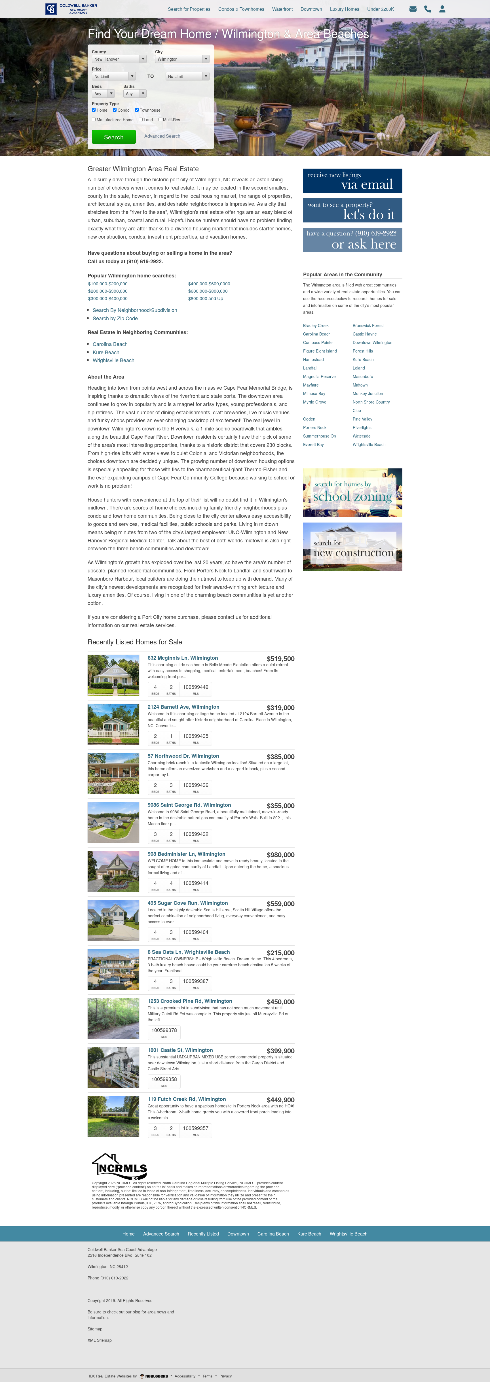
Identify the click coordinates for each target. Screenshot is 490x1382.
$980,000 (281, 854)
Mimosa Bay (314, 393)
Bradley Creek (316, 325)
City (159, 51)
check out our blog (123, 1312)
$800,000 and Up (205, 298)
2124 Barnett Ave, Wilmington (183, 707)
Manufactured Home (115, 119)
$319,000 (281, 707)
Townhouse (149, 110)
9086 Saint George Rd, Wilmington (189, 805)
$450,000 (281, 1001)
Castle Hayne (365, 334)
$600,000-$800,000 (208, 291)
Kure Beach (106, 352)
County (99, 51)
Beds (97, 86)
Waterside (362, 436)
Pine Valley (362, 419)
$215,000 (281, 952)
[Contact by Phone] (427, 8)
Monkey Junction (368, 393)
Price (97, 69)
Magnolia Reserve (319, 376)
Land (148, 119)
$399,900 (281, 1050)
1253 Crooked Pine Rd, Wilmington (190, 1001)
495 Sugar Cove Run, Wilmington (188, 903)
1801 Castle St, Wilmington (180, 1050)
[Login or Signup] (442, 8)
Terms (207, 1376)
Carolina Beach (110, 343)
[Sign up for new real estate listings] (352, 180)
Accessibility (185, 1376)
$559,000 (281, 903)
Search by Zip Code (115, 318)
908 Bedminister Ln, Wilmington (186, 854)
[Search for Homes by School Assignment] (352, 492)
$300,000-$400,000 (108, 298)
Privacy (225, 1376)
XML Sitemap (100, 1340)
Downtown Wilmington (372, 342)
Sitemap (95, 1329)
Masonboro (363, 376)
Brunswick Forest (368, 325)
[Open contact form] (413, 8)
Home (101, 110)
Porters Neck (314, 427)
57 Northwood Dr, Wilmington (183, 756)
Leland (359, 368)
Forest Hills (363, 351)
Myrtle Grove (314, 402)
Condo (123, 110)
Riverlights (362, 427)
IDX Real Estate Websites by (113, 1376)
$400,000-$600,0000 (209, 283)
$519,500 (281, 658)
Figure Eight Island (320, 351)
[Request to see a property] (352, 210)
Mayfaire (311, 385)
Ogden (309, 419)
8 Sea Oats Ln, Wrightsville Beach (189, 952)
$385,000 (281, 756)
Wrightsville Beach (113, 360)
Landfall (310, 368)
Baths (129, 86)
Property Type (105, 103)
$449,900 (281, 1099)
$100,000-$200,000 (108, 283)
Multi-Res (171, 119)
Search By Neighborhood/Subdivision (135, 309)
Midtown (360, 385)
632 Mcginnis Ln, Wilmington (183, 658)
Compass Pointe (318, 342)
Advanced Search (162, 136)
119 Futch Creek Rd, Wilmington (187, 1099)
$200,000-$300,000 (108, 291)
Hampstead (313, 359)
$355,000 (281, 805)
